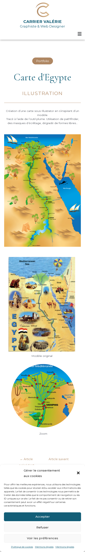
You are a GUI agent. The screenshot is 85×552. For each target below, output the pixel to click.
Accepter (42, 516)
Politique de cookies (22, 546)
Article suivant (59, 460)
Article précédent (26, 460)
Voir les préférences (42, 538)
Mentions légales (44, 546)
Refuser (42, 527)
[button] (78, 473)
